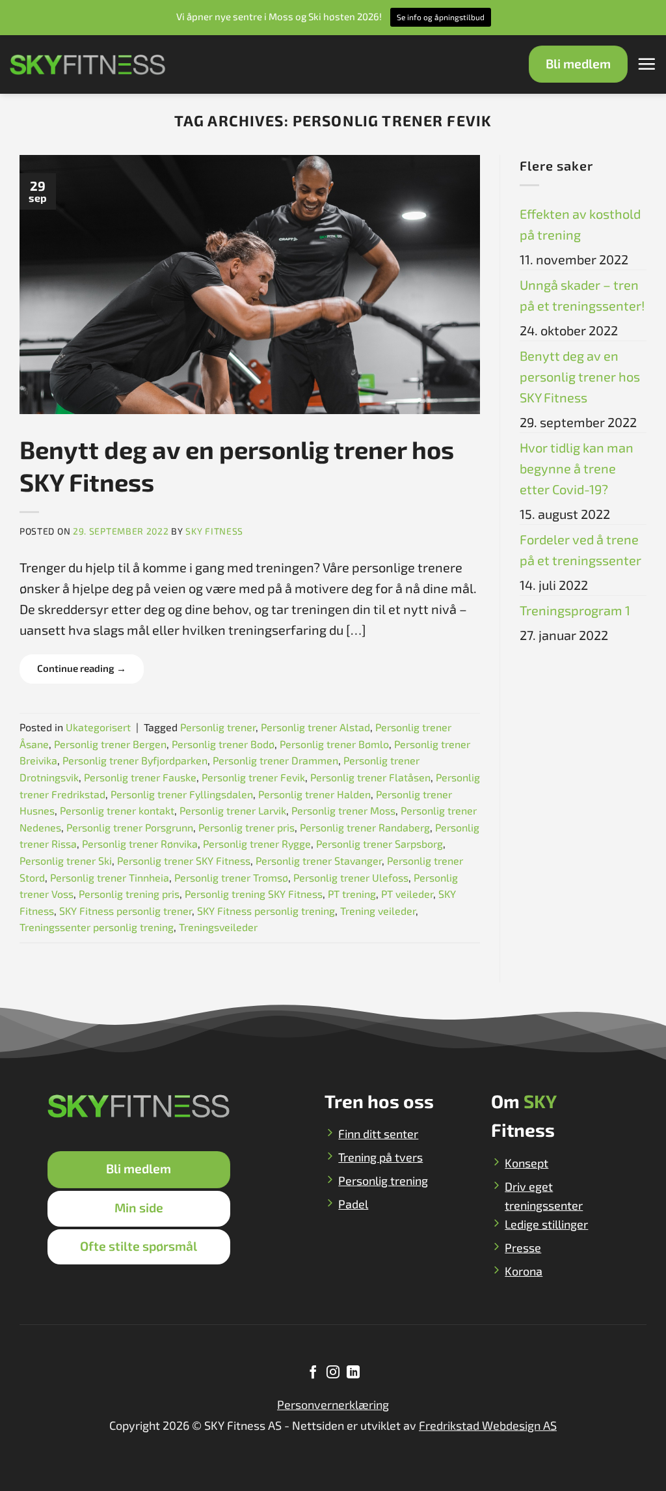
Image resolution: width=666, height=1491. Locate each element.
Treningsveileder (218, 927)
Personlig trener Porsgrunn (129, 827)
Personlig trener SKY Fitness (183, 860)
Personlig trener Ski (66, 860)
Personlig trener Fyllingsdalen (182, 794)
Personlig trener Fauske (140, 777)
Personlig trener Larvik (233, 810)
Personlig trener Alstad (315, 727)
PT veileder (407, 893)
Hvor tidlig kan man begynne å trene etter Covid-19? (576, 468)
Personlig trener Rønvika (140, 843)
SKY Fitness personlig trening (266, 910)
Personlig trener (218, 727)
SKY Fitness (214, 530)
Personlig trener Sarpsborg (379, 843)
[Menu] (646, 64)
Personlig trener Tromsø (231, 877)
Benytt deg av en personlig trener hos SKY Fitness (580, 376)
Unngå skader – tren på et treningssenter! (582, 295)
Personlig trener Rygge (257, 843)
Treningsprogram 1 (575, 610)
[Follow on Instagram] (333, 1373)
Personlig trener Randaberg (365, 827)
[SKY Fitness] (88, 64)
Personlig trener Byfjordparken (134, 760)
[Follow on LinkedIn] (352, 1373)
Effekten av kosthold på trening (580, 224)
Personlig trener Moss (343, 810)
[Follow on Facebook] (312, 1373)
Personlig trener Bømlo (334, 744)
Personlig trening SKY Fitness (254, 893)
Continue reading (81, 668)
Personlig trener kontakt (117, 810)
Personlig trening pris (129, 893)
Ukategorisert (98, 727)
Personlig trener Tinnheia (109, 877)
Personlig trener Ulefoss (350, 877)
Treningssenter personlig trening (97, 927)
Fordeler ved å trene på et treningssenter (580, 549)
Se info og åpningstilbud (441, 16)
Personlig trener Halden (314, 794)
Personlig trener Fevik (253, 777)
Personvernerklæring (333, 1404)
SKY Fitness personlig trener (125, 910)
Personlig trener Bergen (110, 744)
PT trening (352, 893)
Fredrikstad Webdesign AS (488, 1425)
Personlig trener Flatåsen (370, 777)
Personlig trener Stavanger (319, 860)
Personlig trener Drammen (275, 760)
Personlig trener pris (246, 827)
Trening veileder (378, 910)
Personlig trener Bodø (223, 744)
